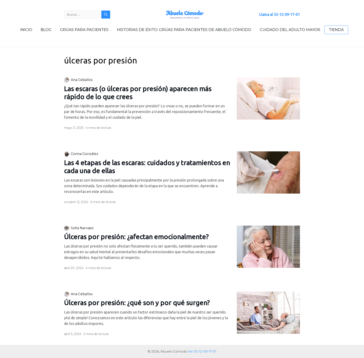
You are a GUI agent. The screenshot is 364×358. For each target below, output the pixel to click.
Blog (46, 29)
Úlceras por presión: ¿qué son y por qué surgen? (137, 302)
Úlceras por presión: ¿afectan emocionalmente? (136, 236)
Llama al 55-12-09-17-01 (279, 14)
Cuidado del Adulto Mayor (290, 29)
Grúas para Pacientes (84, 29)
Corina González (84, 154)
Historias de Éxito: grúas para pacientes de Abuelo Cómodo (184, 29)
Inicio (26, 29)
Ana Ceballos (81, 80)
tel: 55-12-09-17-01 (202, 351)
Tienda (336, 29)
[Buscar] (105, 15)
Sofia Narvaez (82, 228)
